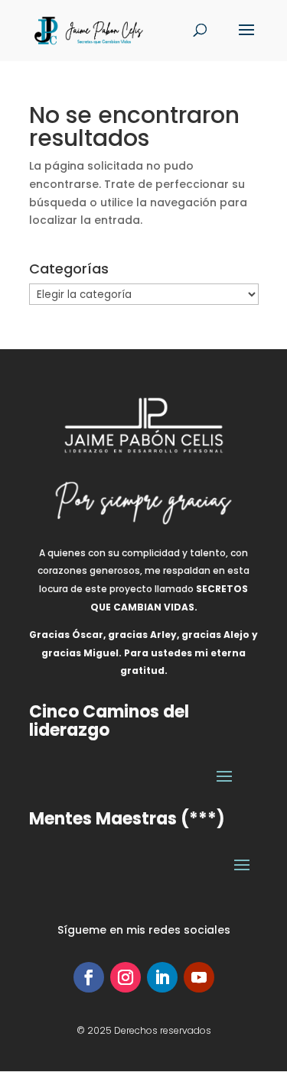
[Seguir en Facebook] (88, 977)
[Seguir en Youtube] (199, 977)
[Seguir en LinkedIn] (162, 977)
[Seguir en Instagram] (125, 977)
